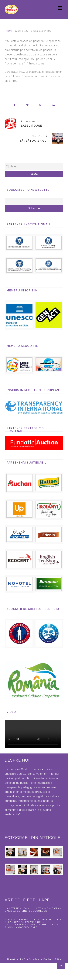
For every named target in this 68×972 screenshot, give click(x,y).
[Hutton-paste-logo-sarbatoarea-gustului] (49, 482)
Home (8, 30)
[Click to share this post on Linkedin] (53, 105)
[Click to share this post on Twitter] (27, 105)
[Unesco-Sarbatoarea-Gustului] (19, 314)
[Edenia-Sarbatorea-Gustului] (49, 534)
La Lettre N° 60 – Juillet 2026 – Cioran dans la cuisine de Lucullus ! (33, 909)
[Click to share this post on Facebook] (14, 105)
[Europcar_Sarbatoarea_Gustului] (49, 583)
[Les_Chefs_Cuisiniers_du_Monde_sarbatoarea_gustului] (19, 633)
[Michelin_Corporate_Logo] (19, 534)
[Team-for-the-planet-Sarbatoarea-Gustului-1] (49, 363)
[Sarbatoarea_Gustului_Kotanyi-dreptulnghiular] (49, 509)
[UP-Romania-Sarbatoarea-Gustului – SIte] (19, 508)
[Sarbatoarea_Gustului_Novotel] (19, 583)
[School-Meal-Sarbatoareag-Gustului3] (19, 364)
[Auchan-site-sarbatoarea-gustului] (19, 482)
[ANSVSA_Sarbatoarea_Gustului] (49, 265)
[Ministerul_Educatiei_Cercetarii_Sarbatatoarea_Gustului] (19, 242)
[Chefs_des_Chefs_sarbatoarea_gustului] (49, 633)
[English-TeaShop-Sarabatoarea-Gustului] (49, 559)
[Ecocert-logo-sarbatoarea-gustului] (19, 559)
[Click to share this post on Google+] (40, 105)
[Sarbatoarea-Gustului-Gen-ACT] (49, 314)
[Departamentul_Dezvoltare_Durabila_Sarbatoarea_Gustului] (49, 242)
